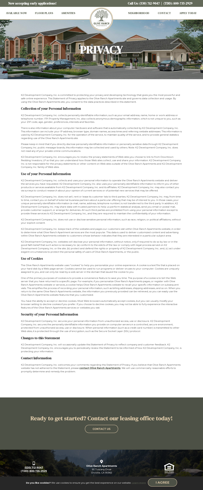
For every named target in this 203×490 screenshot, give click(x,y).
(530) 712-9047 (149, 3)
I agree (162, 482)
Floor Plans (44, 13)
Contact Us (101, 428)
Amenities (68, 13)
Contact (164, 13)
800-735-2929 (182, 3)
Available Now (16, 13)
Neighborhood (138, 13)
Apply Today (188, 13)
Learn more (139, 482)
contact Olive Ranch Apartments (100, 368)
